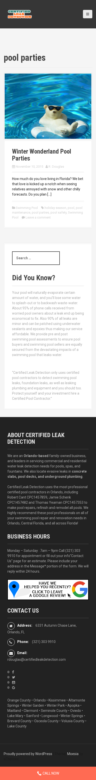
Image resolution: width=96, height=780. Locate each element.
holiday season (55, 208)
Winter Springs (72, 716)
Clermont (31, 711)
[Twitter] (13, 677)
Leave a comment (38, 217)
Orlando (39, 700)
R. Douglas (56, 166)
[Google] (13, 688)
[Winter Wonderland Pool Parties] (48, 106)
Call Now (50, 773)
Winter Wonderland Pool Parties (41, 155)
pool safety (58, 212)
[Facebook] (13, 672)
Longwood (50, 716)
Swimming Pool (27, 208)
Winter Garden (33, 705)
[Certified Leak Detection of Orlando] (19, 14)
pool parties (40, 212)
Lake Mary (15, 716)
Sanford (32, 716)
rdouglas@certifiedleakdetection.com (36, 659)
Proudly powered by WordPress (28, 754)
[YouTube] (13, 682)
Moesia (73, 754)
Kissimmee (57, 700)
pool (71, 208)
